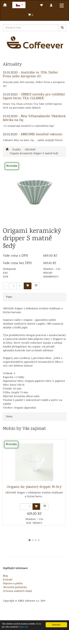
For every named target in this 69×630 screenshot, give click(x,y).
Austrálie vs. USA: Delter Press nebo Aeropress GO (30, 74)
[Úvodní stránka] (7, 150)
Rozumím (56, 624)
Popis (9, 297)
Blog (5, 576)
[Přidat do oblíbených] (36, 286)
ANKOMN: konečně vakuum (41, 134)
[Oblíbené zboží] (41, 6)
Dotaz (9, 417)
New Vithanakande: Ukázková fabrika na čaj (34, 118)
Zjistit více (23, 626)
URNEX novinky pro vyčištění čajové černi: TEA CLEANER (34, 96)
